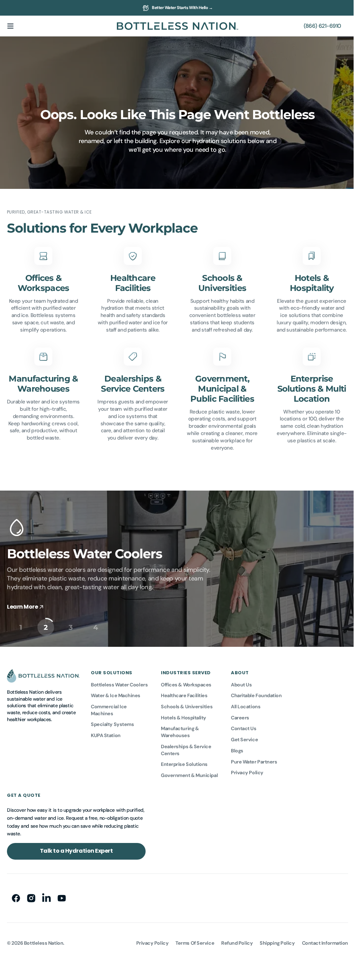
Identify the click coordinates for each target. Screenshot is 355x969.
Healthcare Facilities (184, 693)
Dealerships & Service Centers (186, 747)
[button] (10, 26)
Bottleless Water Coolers (119, 682)
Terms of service (189, 940)
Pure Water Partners (254, 759)
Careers (240, 715)
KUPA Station (106, 733)
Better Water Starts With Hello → (182, 7)
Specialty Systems (112, 722)
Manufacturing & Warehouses (180, 729)
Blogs (237, 748)
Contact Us (244, 726)
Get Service (244, 737)
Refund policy (232, 940)
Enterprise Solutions (184, 762)
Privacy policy (147, 940)
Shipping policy (271, 940)
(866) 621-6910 (317, 26)
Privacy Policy (247, 770)
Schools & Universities (187, 704)
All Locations (245, 704)
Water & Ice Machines (115, 693)
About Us (241, 682)
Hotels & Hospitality (183, 715)
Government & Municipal (189, 773)
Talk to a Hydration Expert (76, 849)
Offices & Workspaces (186, 682)
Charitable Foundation (256, 693)
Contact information (320, 940)
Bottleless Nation (43, 940)
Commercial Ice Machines (109, 708)
